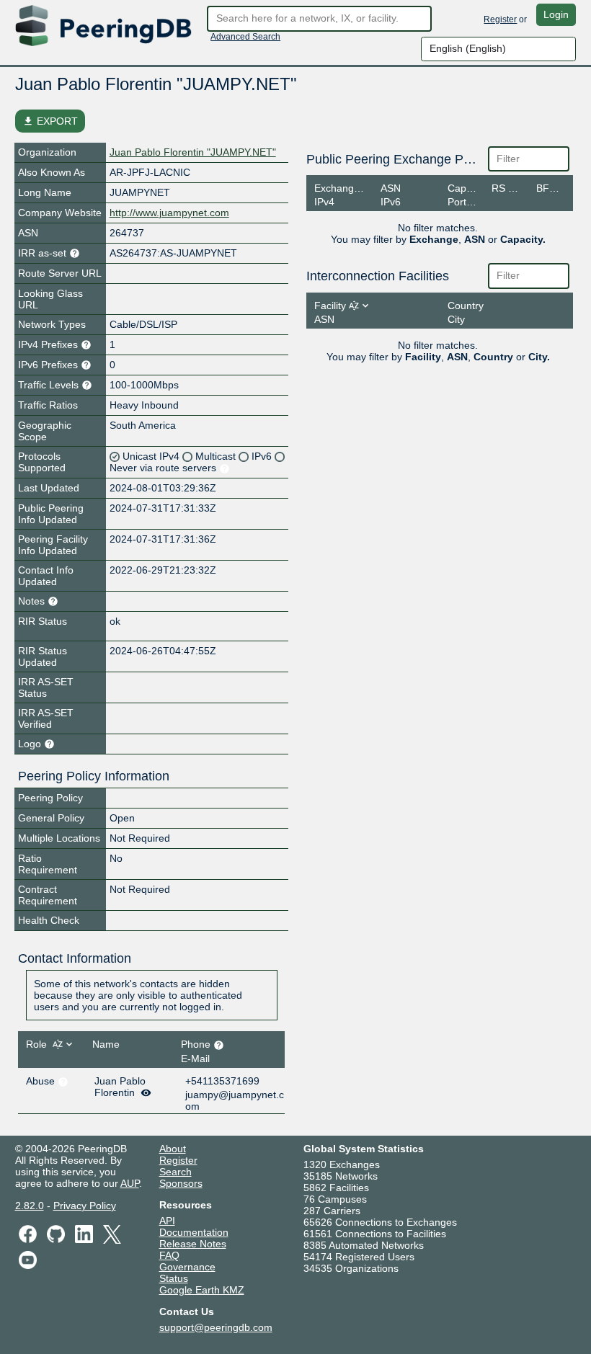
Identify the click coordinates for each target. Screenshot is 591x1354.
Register (500, 19)
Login (556, 14)
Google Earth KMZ (201, 1290)
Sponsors (181, 1183)
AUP (129, 1183)
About (172, 1148)
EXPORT (50, 121)
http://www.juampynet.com (169, 212)
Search (175, 1171)
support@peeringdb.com (215, 1327)
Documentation (193, 1232)
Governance (187, 1267)
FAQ (169, 1255)
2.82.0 (29, 1205)
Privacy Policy (84, 1205)
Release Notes (192, 1244)
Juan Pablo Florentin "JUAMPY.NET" (193, 152)
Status (173, 1278)
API (167, 1220)
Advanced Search (245, 37)
